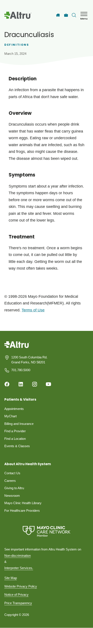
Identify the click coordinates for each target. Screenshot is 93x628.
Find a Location (15, 438)
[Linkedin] (20, 384)
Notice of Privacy (16, 594)
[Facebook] (7, 384)
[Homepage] (17, 348)
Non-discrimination (17, 555)
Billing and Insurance (19, 424)
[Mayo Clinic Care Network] (46, 531)
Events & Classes (17, 446)
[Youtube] (48, 384)
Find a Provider (15, 431)
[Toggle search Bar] (74, 15)
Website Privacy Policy (20, 586)
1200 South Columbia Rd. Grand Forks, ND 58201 (29, 359)
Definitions (16, 44)
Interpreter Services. (18, 568)
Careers (10, 480)
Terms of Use (33, 310)
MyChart (10, 416)
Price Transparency (18, 603)
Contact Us (12, 473)
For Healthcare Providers (22, 510)
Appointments (14, 409)
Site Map (10, 578)
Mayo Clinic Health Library (23, 503)
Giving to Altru (14, 488)
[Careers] (66, 15)
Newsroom (12, 495)
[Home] (58, 15)
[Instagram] (34, 384)
